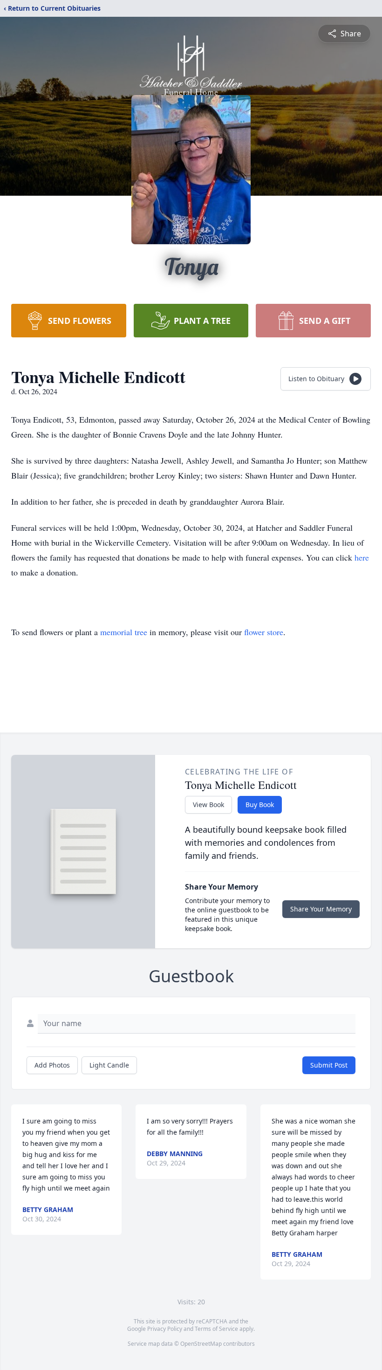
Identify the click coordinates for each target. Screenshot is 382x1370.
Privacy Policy (164, 1329)
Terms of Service (216, 1329)
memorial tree (123, 631)
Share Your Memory (321, 908)
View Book (208, 804)
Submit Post (329, 1065)
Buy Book (260, 804)
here (362, 557)
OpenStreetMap (201, 1344)
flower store (263, 631)
